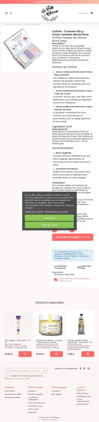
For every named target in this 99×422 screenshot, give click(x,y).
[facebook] (80, 368)
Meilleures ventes (12, 397)
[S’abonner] (44, 370)
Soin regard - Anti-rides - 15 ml (17, 341)
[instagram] (88, 368)
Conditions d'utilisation (33, 398)
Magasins (32, 412)
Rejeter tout (49, 225)
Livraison (32, 391)
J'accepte (49, 217)
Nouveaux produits (13, 394)
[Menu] (6, 13)
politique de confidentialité (18, 379)
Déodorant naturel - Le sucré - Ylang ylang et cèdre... (49, 341)
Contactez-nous (35, 406)
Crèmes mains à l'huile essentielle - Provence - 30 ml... (79, 343)
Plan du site (33, 409)
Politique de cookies (34, 211)
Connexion (56, 391)
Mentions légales (35, 394)
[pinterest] (84, 368)
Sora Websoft (52, 420)
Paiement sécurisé (36, 403)
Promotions (10, 391)
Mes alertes (56, 394)
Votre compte (58, 387)
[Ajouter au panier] (25, 354)
